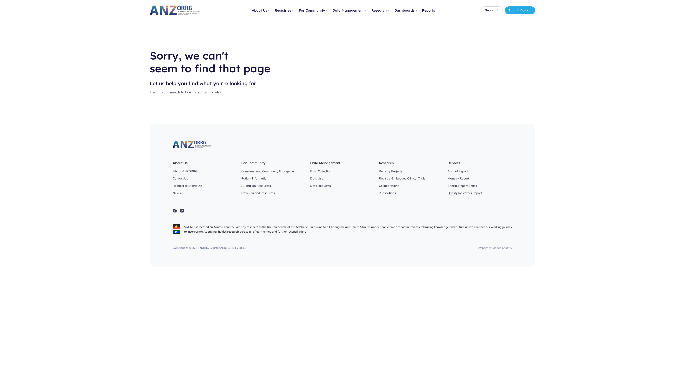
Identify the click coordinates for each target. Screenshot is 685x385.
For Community (312, 10)
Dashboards (404, 10)
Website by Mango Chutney (495, 248)
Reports (428, 10)
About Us (259, 10)
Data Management (348, 10)
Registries (283, 10)
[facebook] (175, 211)
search (175, 92)
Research (379, 10)
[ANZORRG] (175, 10)
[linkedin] (182, 211)
